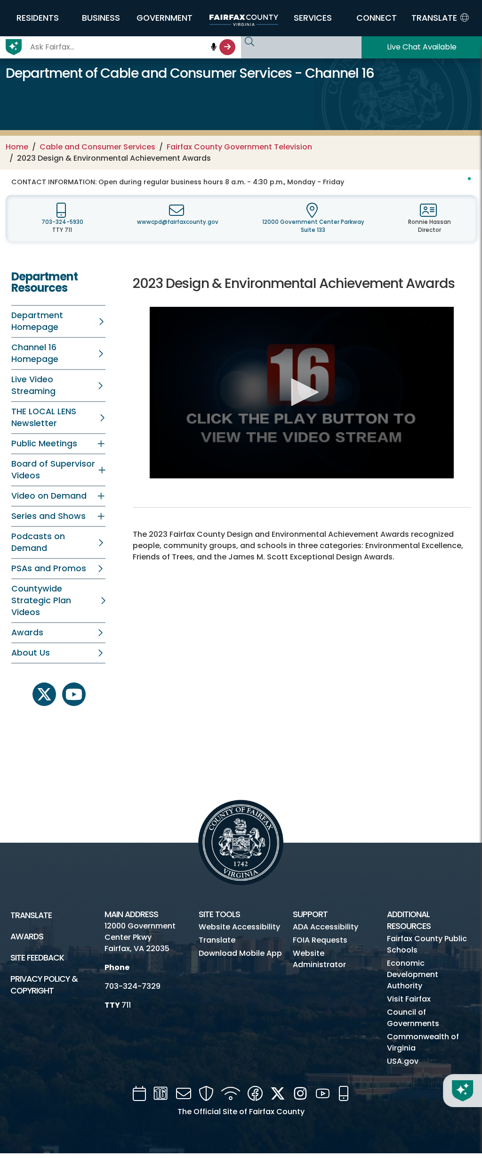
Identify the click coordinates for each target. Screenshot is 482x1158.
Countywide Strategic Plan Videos (41, 600)
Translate (31, 915)
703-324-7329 (132, 986)
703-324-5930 (62, 222)
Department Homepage (37, 321)
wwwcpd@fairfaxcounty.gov (177, 222)
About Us (30, 652)
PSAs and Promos (48, 568)
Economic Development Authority (412, 974)
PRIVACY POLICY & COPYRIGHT (44, 984)
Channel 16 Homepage (34, 353)
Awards (27, 632)
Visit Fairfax (409, 999)
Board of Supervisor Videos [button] (53, 469)
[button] (37, 18)
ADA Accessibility (325, 926)
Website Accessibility (239, 926)
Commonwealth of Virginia (423, 1042)
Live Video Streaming (33, 385)
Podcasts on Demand (38, 542)
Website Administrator (319, 959)
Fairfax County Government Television (239, 146)
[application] (302, 392)
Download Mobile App (240, 953)
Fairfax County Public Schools (427, 944)
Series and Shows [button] (48, 516)
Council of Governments (413, 1018)
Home (17, 146)
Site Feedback (37, 957)
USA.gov (402, 1061)
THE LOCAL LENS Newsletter (43, 417)
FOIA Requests (320, 940)
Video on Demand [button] (49, 495)
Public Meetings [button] (44, 443)
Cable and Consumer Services (97, 146)
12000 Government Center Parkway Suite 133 (313, 226)
